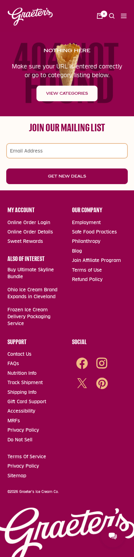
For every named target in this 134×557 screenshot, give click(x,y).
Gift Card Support (26, 401)
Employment (86, 222)
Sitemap (16, 476)
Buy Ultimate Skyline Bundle (30, 273)
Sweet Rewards (25, 241)
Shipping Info (21, 392)
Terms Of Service (26, 456)
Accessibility (21, 411)
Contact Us (19, 354)
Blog (77, 251)
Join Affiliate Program (96, 260)
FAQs (13, 363)
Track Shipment (25, 382)
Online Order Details (30, 232)
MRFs (13, 421)
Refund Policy (87, 279)
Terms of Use (87, 270)
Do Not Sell (19, 440)
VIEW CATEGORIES (67, 93)
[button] (112, 16)
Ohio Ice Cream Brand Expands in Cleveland (32, 293)
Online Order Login (28, 222)
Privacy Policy (23, 430)
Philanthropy (86, 241)
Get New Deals (67, 176)
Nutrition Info (21, 373)
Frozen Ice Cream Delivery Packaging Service (28, 317)
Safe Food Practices (94, 232)
